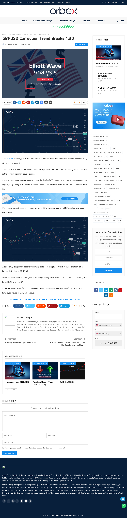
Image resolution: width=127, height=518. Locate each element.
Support (68, 2)
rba (116, 204)
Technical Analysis (68, 20)
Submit (108, 270)
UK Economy (117, 217)
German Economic (108, 176)
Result (97, 338)
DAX (106, 160)
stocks (108, 209)
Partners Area (49, 2)
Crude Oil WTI (98, 160)
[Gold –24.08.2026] (72, 371)
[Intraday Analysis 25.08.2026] (17, 371)
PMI (95, 204)
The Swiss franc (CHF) (101, 213)
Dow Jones (97, 164)
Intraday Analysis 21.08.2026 (105, 74)
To (96, 330)
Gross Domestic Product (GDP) (104, 180)
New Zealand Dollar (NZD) (102, 196)
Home (24, 20)
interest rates (98, 184)
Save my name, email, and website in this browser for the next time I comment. (35, 448)
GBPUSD (10, 158)
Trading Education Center (102, 217)
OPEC (118, 200)
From (96, 321)
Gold (119, 176)
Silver (101, 209)
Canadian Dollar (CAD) (115, 152)
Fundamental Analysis (43, 20)
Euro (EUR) (107, 164)
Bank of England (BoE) (101, 148)
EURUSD (118, 168)
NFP (112, 200)
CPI (106, 156)
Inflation (119, 180)
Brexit (113, 148)
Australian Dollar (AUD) (101, 136)
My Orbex (38, 2)
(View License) (43, 478)
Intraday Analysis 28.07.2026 (107, 63)
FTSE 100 (97, 176)
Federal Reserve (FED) (101, 172)
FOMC (113, 172)
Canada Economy (99, 152)
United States (98, 221)
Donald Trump (115, 160)
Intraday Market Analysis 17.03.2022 (20, 342)
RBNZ (95, 209)
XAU (119, 221)
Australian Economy (100, 140)
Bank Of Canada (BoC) (101, 144)
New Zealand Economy (101, 200)
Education (101, 20)
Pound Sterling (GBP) (106, 204)
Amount (97, 313)
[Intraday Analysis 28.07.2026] (108, 52)
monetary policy (114, 188)
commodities (98, 156)
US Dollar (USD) (110, 221)
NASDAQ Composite (100, 192)
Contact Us (60, 2)
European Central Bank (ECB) (103, 168)
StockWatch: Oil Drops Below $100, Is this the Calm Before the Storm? (67, 343)
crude (111, 156)
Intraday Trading (110, 184)
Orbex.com (29, 2)
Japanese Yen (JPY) (100, 188)
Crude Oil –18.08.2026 (107, 88)
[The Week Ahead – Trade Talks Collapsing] (45, 371)
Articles (86, 20)
